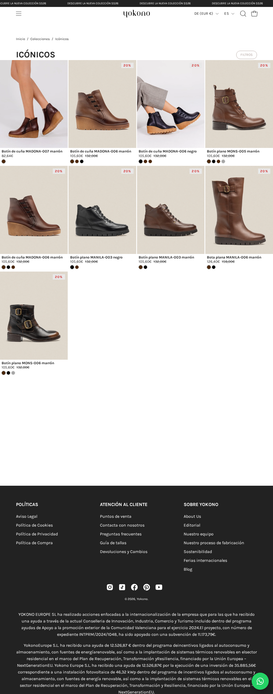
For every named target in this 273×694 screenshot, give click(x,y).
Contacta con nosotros (122, 525)
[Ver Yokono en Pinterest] (147, 587)
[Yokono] (141, 15)
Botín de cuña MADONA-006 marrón (100, 151)
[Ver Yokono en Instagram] (110, 587)
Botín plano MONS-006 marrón (28, 363)
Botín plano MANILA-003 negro (96, 257)
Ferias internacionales (205, 560)
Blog (188, 569)
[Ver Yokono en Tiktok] (122, 587)
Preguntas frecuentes (121, 533)
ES (226, 13)
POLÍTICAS (27, 504)
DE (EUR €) (203, 13)
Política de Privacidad (37, 533)
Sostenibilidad (198, 551)
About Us (192, 516)
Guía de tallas (113, 542)
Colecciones (40, 39)
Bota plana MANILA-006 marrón (234, 257)
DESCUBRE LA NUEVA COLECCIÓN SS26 (92, 3)
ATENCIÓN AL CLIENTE (123, 504)
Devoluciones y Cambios (123, 551)
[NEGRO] (81, 161)
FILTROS (246, 55)
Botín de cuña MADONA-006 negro (168, 151)
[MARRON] (77, 161)
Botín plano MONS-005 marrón (233, 151)
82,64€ (7, 156)
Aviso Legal (26, 516)
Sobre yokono (201, 504)
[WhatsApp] (260, 681)
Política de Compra (34, 542)
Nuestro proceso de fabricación (214, 542)
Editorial (192, 525)
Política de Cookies (34, 525)
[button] (242, 13)
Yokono (142, 599)
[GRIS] (223, 161)
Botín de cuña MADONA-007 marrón (32, 151)
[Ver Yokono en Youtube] (159, 587)
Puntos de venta (115, 516)
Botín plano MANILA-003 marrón (166, 257)
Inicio (20, 39)
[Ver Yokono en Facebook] (134, 587)
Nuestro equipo (199, 533)
